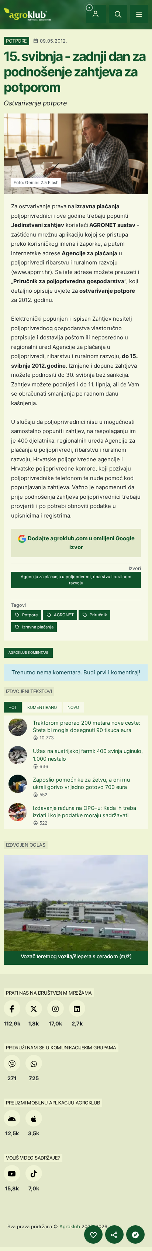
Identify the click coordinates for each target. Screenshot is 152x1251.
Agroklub (69, 1226)
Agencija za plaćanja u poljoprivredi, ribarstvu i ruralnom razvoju (76, 579)
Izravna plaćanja (37, 627)
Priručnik (98, 614)
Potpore (29, 614)
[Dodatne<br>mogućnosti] (135, 1234)
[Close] (118, 14)
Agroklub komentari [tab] (28, 652)
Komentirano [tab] (42, 707)
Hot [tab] (12, 707)
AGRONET (63, 614)
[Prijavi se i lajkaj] (93, 1234)
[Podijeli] (114, 1234)
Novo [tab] (73, 707)
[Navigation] (139, 14)
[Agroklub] (27, 14)
